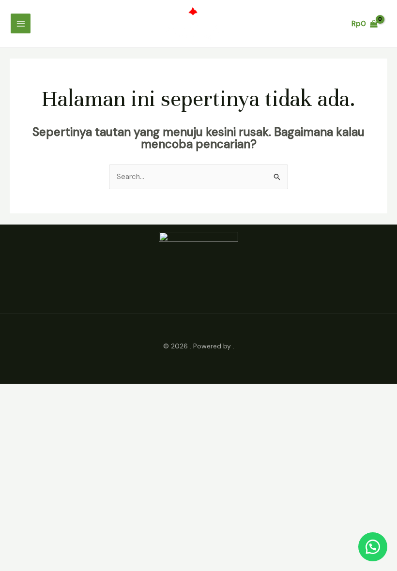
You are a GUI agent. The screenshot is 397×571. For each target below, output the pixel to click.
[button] (372, 546)
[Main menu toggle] (21, 23)
